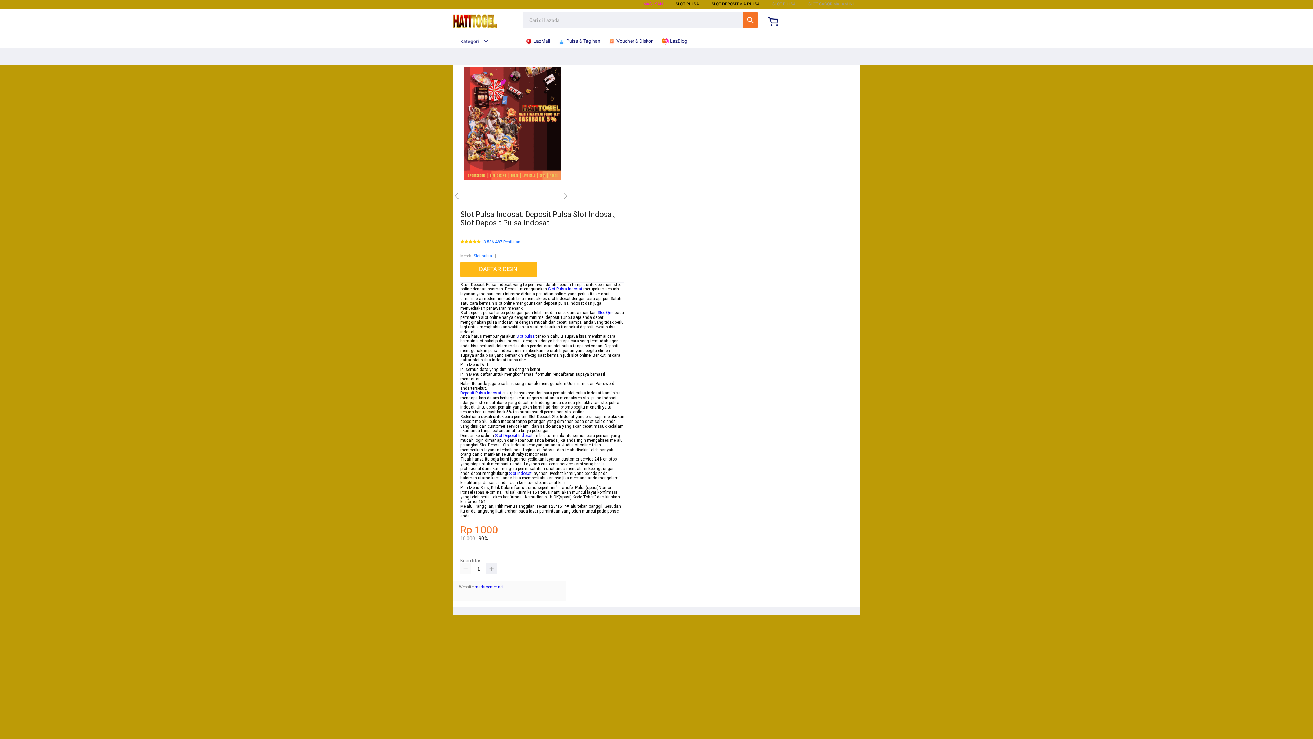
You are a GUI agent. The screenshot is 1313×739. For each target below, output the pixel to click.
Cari (750, 20)
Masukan (653, 4)
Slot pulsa (483, 256)
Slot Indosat (520, 473)
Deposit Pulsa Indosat (480, 393)
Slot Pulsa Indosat (565, 289)
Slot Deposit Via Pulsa (736, 4)
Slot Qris (606, 312)
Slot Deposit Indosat (514, 435)
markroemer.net (489, 587)
